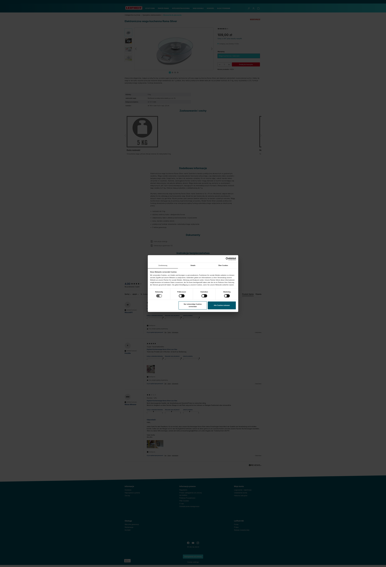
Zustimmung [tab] (162, 265)
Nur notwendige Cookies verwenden (193, 305)
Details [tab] (193, 265)
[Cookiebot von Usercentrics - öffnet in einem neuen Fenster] (227, 258)
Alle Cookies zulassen (222, 305)
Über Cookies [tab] (223, 265)
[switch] (182, 295)
